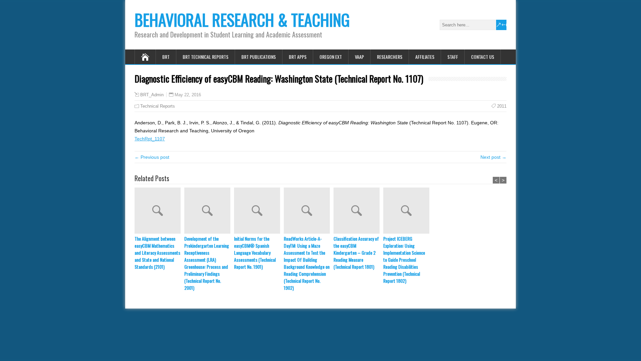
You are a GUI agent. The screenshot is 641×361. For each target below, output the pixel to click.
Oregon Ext (330, 56)
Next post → (493, 157)
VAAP (359, 56)
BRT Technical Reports (205, 56)
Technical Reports (157, 106)
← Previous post (152, 157)
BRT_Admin (152, 95)
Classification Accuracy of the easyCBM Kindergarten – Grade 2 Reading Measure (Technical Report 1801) (356, 252)
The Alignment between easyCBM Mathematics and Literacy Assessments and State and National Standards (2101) (157, 252)
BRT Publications (258, 56)
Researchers (389, 56)
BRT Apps (297, 56)
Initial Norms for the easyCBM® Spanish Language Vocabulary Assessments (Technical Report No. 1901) (255, 252)
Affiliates (424, 56)
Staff (452, 56)
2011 (501, 106)
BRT (166, 56)
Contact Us (482, 56)
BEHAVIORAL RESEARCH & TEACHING (242, 19)
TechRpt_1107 (150, 138)
